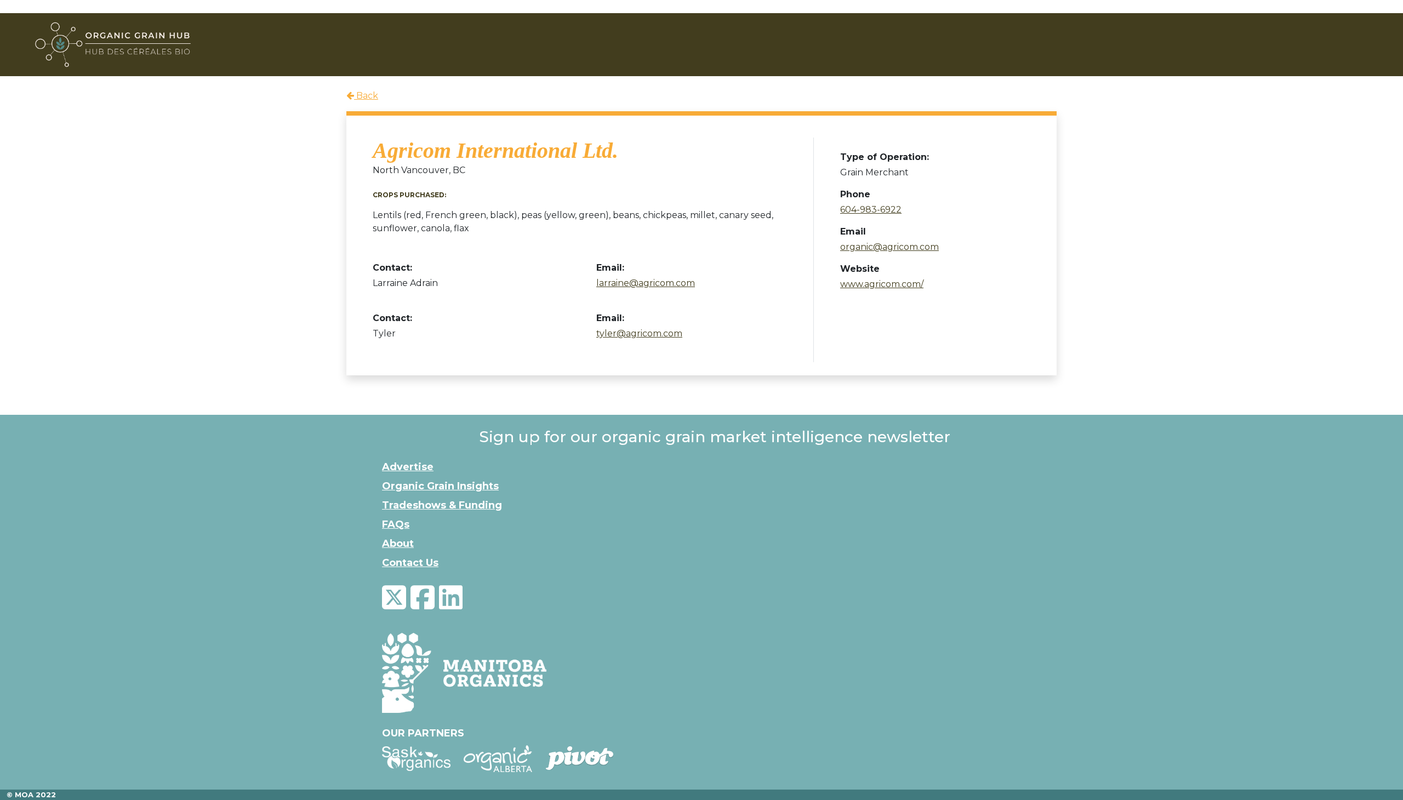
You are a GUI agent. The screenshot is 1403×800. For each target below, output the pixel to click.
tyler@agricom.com (639, 333)
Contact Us (410, 563)
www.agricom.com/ (881, 284)
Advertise (408, 467)
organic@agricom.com (889, 247)
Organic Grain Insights (440, 486)
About (398, 544)
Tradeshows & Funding (442, 505)
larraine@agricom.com (645, 283)
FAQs (395, 524)
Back (366, 95)
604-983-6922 (871, 209)
